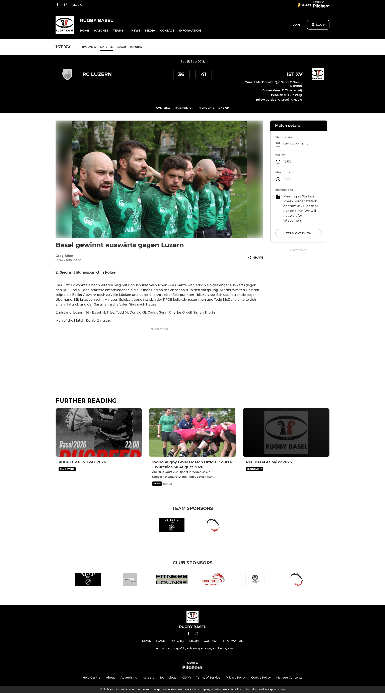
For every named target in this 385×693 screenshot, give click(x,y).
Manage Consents (289, 677)
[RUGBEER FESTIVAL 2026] (99, 432)
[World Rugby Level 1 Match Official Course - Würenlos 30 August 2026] (192, 432)
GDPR (186, 677)
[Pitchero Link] (321, 6)
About (110, 677)
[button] (84, 31)
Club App (78, 4)
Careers (148, 677)
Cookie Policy (261, 677)
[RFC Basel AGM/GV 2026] (286, 432)
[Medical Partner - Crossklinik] (130, 580)
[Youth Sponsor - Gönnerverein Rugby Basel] (213, 525)
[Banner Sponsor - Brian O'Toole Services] (213, 580)
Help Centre (91, 677)
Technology (168, 677)
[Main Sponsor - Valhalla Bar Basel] (172, 525)
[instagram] (66, 4)
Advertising (129, 677)
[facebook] (57, 4)
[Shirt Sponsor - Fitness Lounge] (172, 580)
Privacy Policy (236, 677)
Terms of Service (208, 677)
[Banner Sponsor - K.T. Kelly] (255, 580)
